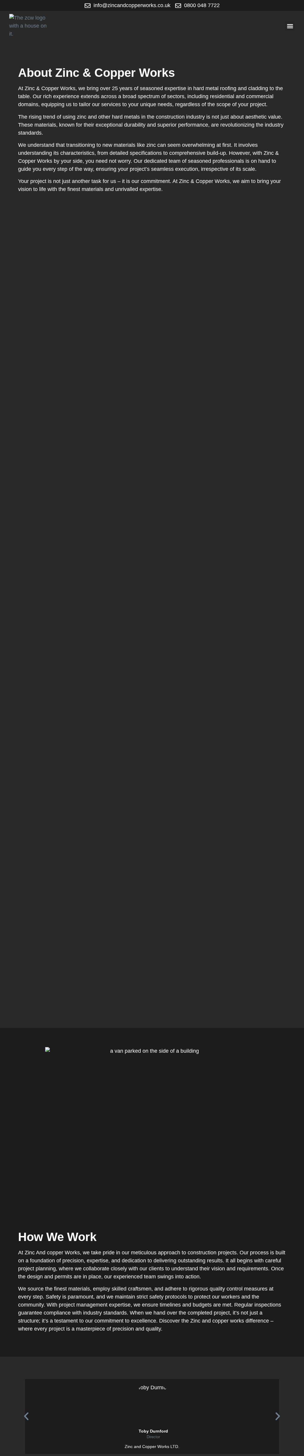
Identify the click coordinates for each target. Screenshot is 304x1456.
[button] (290, 26)
